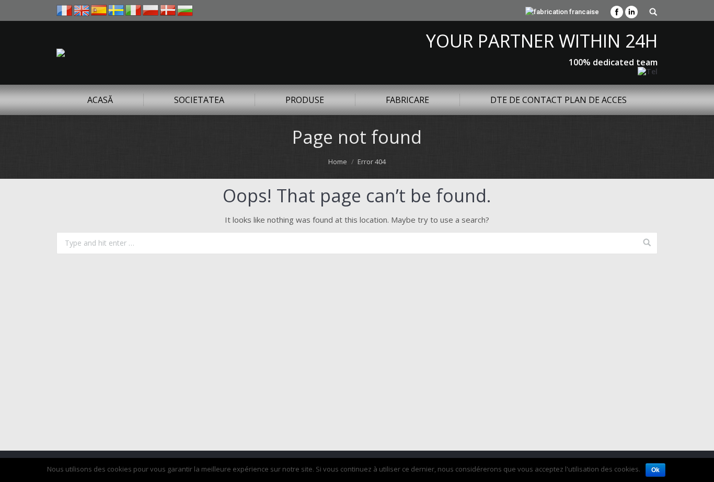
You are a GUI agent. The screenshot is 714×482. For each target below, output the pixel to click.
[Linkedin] (631, 12)
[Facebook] (617, 12)
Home (337, 161)
